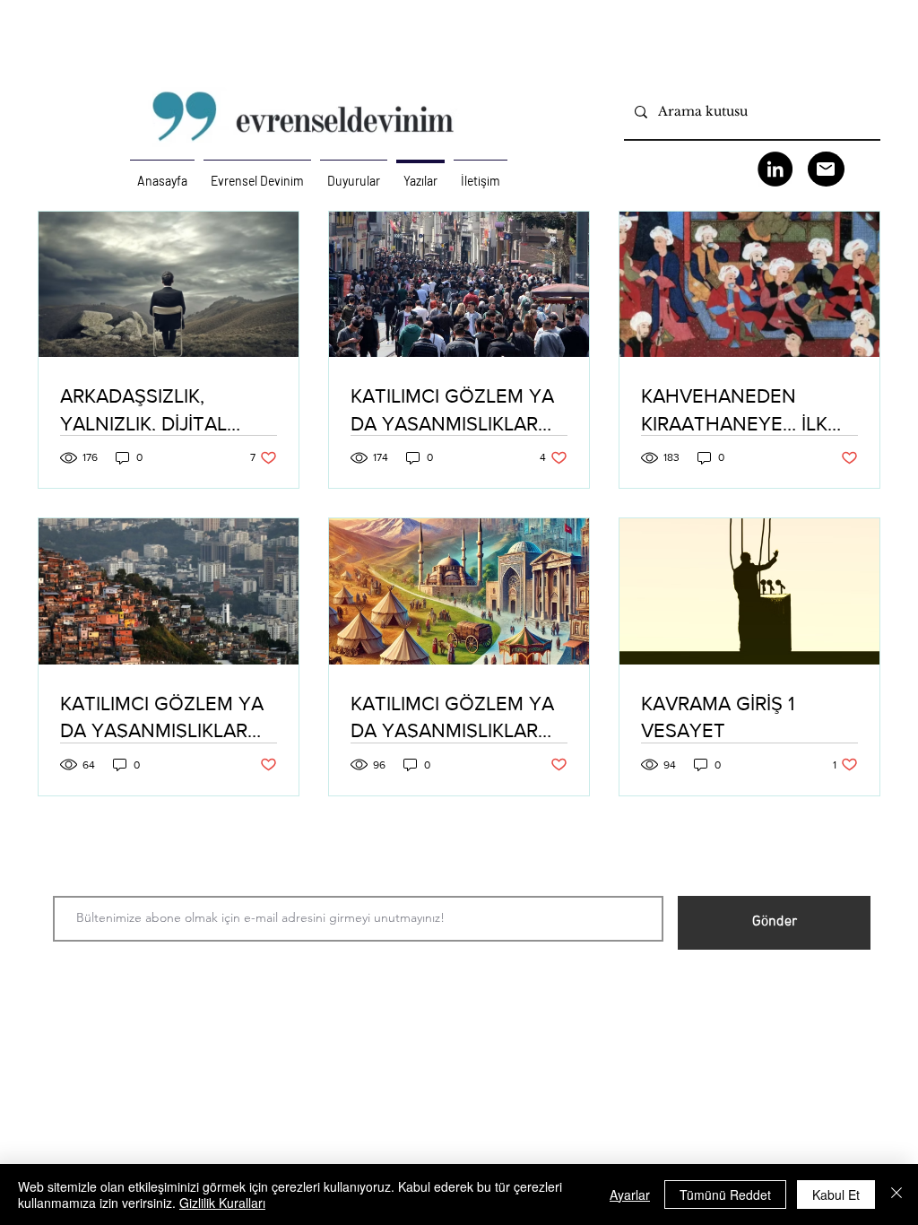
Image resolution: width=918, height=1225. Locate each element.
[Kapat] (896, 1194)
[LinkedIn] (775, 169)
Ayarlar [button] (630, 1194)
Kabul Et (836, 1194)
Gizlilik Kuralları (222, 1203)
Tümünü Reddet (725, 1194)
